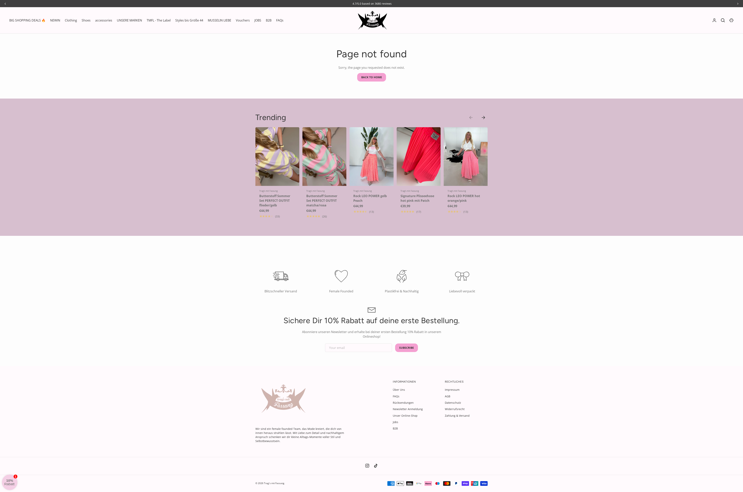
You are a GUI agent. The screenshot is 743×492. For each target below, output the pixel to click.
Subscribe (406, 347)
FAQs (279, 20)
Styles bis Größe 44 (189, 20)
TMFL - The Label (159, 20)
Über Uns (399, 390)
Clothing (71, 20)
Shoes (86, 20)
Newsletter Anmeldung (408, 409)
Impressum (452, 390)
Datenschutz (453, 402)
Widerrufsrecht (455, 409)
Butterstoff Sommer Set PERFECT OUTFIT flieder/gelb (274, 200)
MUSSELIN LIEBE (219, 20)
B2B (268, 20)
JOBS (257, 20)
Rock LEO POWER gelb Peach (370, 198)
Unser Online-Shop (405, 415)
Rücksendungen (403, 402)
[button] (731, 20)
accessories (103, 20)
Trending (270, 117)
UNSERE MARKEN (129, 20)
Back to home (371, 77)
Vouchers (243, 20)
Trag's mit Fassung (274, 483)
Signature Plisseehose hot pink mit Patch (417, 198)
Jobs (395, 422)
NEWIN (55, 20)
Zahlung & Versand (457, 415)
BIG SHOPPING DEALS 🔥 (27, 20)
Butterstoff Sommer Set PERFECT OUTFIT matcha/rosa (321, 200)
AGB (447, 396)
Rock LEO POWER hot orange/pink (464, 198)
